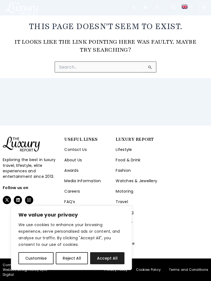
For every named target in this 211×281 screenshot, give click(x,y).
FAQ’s (69, 201)
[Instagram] (157, 7)
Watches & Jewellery (136, 181)
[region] (71, 238)
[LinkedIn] (145, 7)
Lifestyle (124, 149)
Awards (71, 170)
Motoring (124, 191)
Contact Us (75, 149)
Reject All (72, 258)
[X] (134, 7)
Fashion (123, 170)
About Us (73, 160)
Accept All (107, 258)
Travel (122, 201)
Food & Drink (128, 160)
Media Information (82, 181)
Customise (36, 258)
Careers (72, 191)
